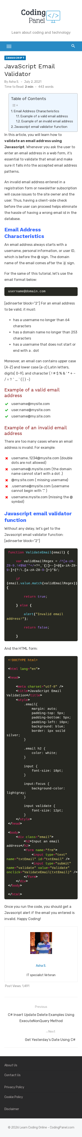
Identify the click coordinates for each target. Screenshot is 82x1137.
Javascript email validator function (40, 127)
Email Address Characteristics (36, 111)
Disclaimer (11, 1109)
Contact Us (12, 1075)
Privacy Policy (14, 1087)
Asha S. (14, 82)
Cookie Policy (13, 1097)
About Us (10, 1065)
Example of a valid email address (44, 116)
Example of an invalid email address (47, 121)
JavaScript (15, 57)
